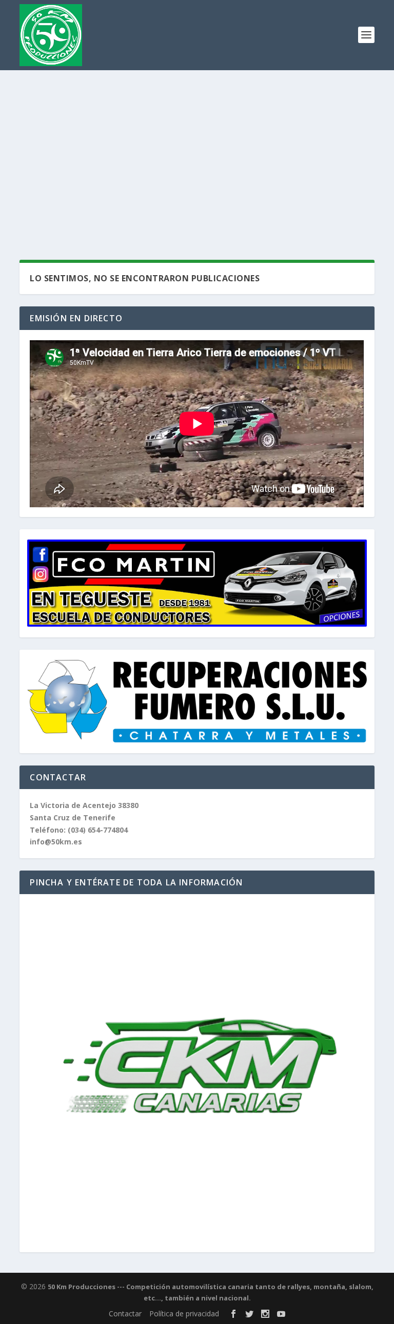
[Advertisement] (197, 147)
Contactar (125, 1313)
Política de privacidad (184, 1313)
